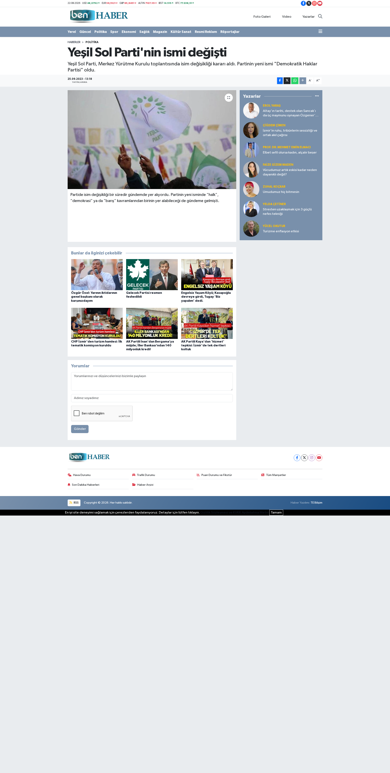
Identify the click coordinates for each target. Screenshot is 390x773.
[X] (304, 457)
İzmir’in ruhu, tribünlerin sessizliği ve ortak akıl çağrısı (290, 133)
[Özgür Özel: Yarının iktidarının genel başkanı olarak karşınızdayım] (97, 274)
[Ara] (320, 16)
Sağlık (144, 32)
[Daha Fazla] (302, 80)
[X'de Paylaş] (287, 80)
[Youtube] (319, 457)
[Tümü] (317, 96)
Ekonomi (129, 32)
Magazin (160, 32)
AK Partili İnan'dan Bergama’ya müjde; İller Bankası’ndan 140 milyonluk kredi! (150, 345)
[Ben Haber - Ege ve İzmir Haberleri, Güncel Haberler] (98, 16)
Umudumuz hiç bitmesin (281, 192)
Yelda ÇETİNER (274, 204)
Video (286, 16)
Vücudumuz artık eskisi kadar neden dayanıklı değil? (290, 172)
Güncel (85, 32)
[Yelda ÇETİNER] (251, 209)
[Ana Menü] (320, 32)
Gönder (80, 429)
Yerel (72, 32)
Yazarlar (308, 16)
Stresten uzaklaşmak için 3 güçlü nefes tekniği (287, 211)
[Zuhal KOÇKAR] (251, 189)
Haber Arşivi (145, 484)
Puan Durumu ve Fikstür (217, 475)
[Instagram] (311, 457)
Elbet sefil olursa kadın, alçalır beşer (290, 152)
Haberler (74, 42)
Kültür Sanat (181, 32)
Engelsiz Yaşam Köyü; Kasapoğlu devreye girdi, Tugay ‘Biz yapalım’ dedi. (206, 296)
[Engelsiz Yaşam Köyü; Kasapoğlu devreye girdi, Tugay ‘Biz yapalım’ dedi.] (207, 274)
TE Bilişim (316, 502)
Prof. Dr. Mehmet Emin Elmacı (287, 147)
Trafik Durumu (146, 475)
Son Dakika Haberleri (85, 484)
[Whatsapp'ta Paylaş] (294, 80)
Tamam (276, 512)
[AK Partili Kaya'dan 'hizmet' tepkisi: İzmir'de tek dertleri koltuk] (207, 323)
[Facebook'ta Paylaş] (280, 80)
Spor (114, 32)
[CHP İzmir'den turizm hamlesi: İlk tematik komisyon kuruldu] (97, 323)
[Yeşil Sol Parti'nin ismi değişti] (152, 139)
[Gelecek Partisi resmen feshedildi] (152, 274)
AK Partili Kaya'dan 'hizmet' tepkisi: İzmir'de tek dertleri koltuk (203, 345)
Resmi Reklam (206, 32)
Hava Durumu (82, 475)
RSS (76, 502)
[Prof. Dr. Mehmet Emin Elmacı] (251, 149)
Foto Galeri (262, 16)
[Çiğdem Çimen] (251, 130)
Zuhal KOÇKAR (274, 186)
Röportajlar (229, 32)
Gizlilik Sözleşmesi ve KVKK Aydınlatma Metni (234, 512)
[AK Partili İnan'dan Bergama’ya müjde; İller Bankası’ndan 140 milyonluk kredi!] (152, 323)
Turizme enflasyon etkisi (281, 231)
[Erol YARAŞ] (251, 110)
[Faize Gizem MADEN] (251, 169)
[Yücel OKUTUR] (251, 228)
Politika (100, 32)
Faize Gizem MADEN (278, 164)
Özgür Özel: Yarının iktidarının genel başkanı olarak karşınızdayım (94, 296)
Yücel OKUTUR (274, 226)
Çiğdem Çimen (274, 125)
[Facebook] (297, 457)
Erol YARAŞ (272, 105)
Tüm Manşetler (276, 475)
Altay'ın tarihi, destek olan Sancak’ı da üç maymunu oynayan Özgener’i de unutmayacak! (289, 113)
